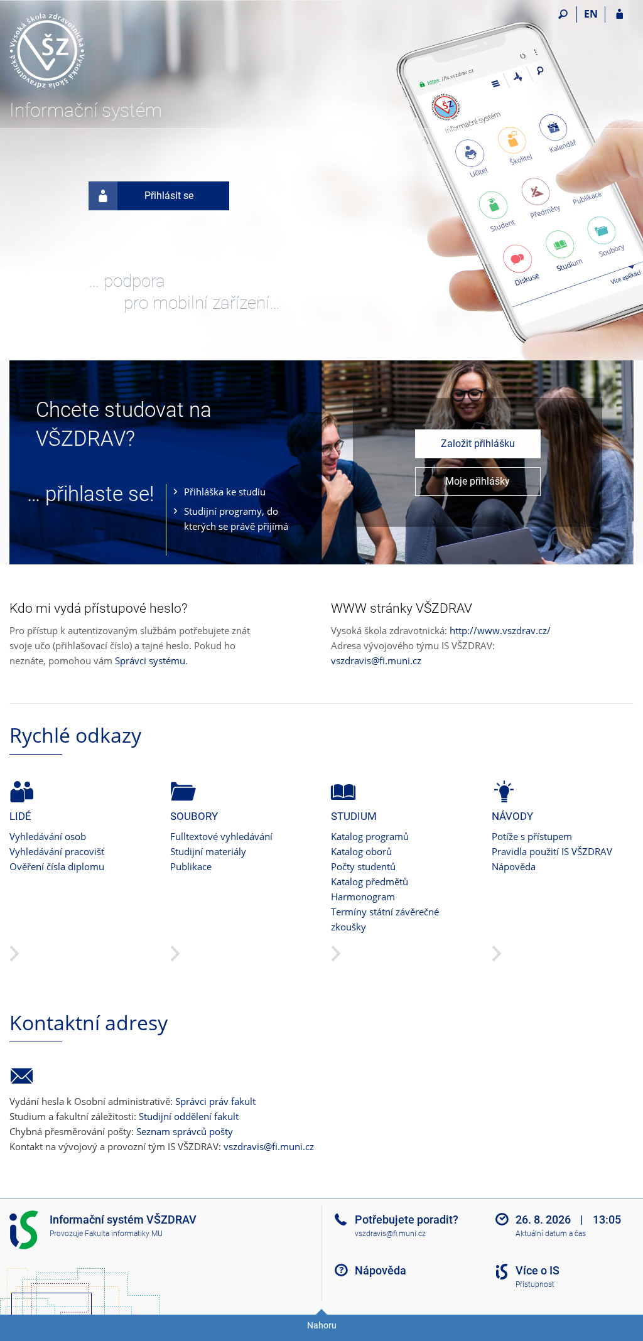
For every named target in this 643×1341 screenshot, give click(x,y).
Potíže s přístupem (532, 836)
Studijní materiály (208, 851)
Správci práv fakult (215, 1101)
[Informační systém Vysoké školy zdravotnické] (80, 51)
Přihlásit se (168, 196)
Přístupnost (535, 1284)
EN (591, 14)
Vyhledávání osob (47, 836)
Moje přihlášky (477, 481)
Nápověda (514, 866)
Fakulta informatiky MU (124, 1233)
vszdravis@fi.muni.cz (376, 660)
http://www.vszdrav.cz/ (500, 630)
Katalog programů (370, 836)
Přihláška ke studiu (225, 491)
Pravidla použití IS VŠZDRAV (552, 851)
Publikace (191, 866)
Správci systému (150, 660)
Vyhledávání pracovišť (56, 851)
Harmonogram (363, 896)
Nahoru (322, 1325)
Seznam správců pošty (184, 1131)
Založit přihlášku (478, 444)
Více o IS (537, 1270)
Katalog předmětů (369, 881)
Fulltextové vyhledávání (221, 836)
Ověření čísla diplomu (56, 866)
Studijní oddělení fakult (189, 1116)
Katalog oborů (361, 851)
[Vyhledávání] (563, 14)
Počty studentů (363, 866)
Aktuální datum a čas (551, 1233)
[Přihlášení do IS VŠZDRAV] (619, 14)
